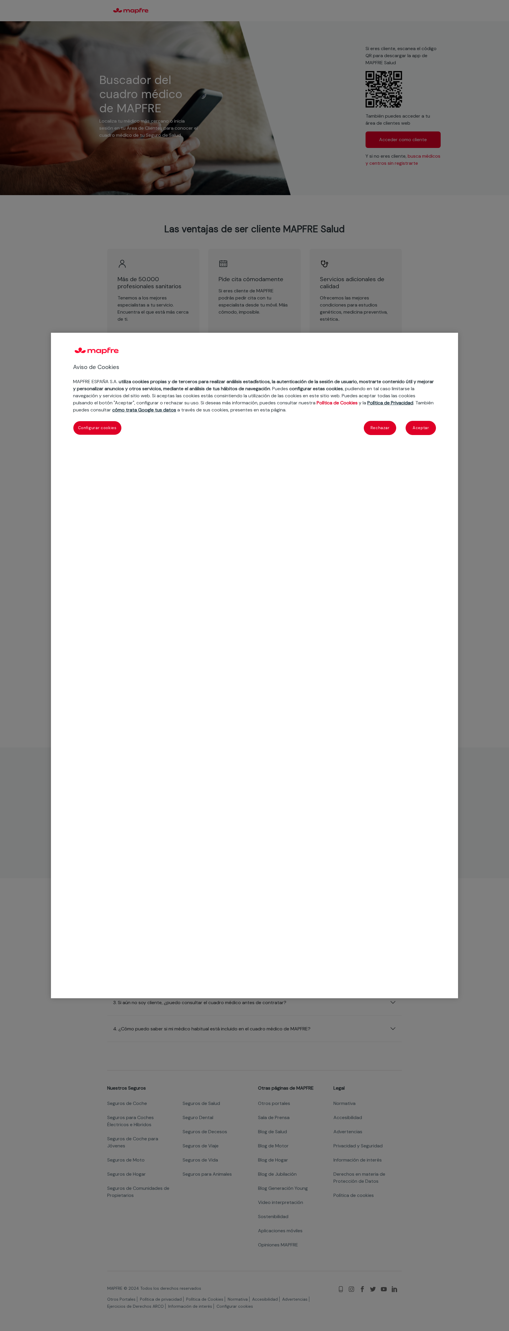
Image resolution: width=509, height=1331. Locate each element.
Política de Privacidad (390, 403)
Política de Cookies (337, 403)
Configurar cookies (97, 427)
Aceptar (421, 427)
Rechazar (380, 427)
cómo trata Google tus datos (144, 410)
